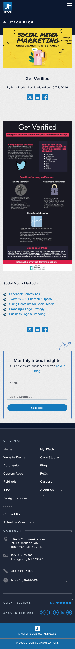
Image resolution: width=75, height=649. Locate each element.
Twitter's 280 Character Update (31, 299)
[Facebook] (49, 612)
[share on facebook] (45, 97)
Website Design (15, 457)
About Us (47, 489)
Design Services (15, 498)
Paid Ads (10, 481)
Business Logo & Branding (27, 314)
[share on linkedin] (37, 97)
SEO (6, 489)
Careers (46, 481)
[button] (69, 5)
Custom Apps (13, 473)
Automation (12, 465)
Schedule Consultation (20, 522)
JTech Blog (21, 22)
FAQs (44, 473)
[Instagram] (69, 612)
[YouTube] (56, 612)
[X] (43, 612)
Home (7, 449)
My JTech (47, 449)
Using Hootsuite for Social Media (32, 304)
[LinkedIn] (62, 612)
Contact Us (11, 514)
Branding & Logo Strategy (26, 309)
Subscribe (37, 407)
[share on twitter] (30, 97)
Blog (43, 465)
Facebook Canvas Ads (24, 294)
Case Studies (50, 457)
